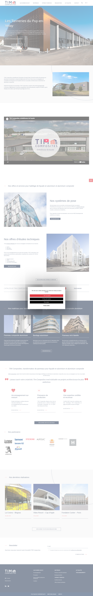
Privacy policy (46, 305)
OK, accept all (47, 295)
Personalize (46, 302)
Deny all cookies (47, 298)
